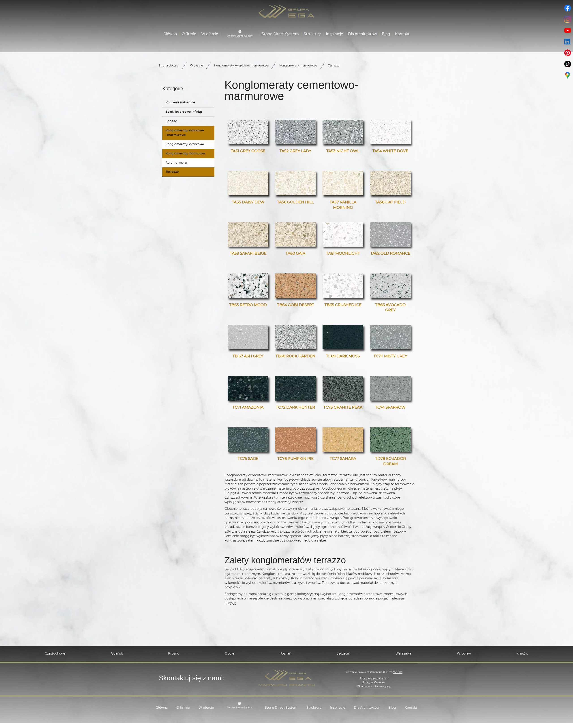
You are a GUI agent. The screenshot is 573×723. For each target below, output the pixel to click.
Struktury (312, 34)
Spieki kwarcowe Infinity (184, 111)
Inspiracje (334, 34)
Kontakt (402, 34)
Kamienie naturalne (180, 102)
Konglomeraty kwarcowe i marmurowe (185, 133)
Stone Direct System (280, 34)
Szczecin (343, 653)
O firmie (189, 34)
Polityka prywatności (374, 678)
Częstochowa (55, 653)
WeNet (397, 672)
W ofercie (209, 34)
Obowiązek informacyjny (374, 686)
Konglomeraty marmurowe (186, 153)
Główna (170, 34)
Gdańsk (117, 653)
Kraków (522, 653)
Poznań (285, 653)
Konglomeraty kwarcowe (185, 144)
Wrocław (464, 653)
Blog (386, 34)
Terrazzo (172, 171)
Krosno (173, 653)
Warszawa (403, 653)
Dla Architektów (362, 34)
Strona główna (169, 65)
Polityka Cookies (374, 682)
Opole (229, 653)
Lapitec (171, 121)
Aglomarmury (176, 162)
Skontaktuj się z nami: (191, 678)
